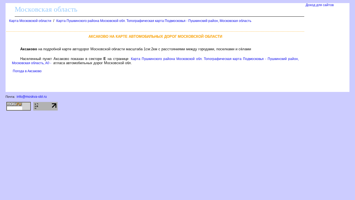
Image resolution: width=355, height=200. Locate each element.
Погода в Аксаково (27, 71)
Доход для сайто (320, 5)
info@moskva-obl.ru (32, 97)
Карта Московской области (30, 21)
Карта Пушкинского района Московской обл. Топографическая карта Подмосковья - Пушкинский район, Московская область (153, 21)
